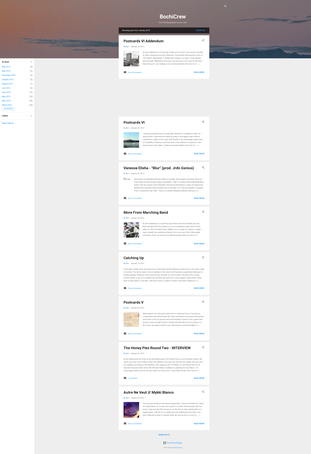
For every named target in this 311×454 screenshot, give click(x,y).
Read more (199, 72)
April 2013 (6, 101)
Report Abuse (8, 123)
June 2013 (6, 92)
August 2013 (7, 84)
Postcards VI (134, 122)
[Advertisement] (219, 63)
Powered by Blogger (174, 443)
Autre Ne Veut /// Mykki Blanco (149, 392)
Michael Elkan (178, 447)
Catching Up (134, 258)
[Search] (225, 6)
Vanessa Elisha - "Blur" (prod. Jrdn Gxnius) (159, 168)
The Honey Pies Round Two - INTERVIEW (157, 348)
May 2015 (6, 67)
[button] (203, 41)
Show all (201, 30)
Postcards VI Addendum (144, 41)
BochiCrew (173, 16)
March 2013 (7, 105)
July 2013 (6, 88)
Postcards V (134, 302)
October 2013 (8, 79)
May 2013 (6, 96)
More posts (164, 435)
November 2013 (9, 75)
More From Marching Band (146, 212)
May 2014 (6, 71)
